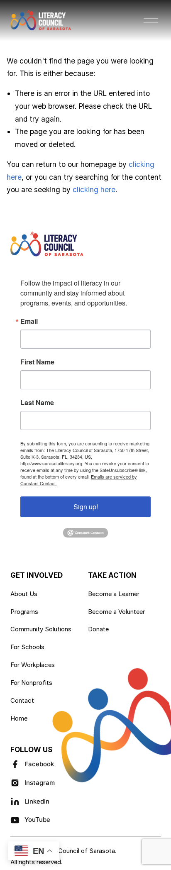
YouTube (37, 820)
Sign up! (85, 506)
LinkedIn (36, 801)
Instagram (39, 783)
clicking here (94, 189)
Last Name (37, 402)
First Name (37, 362)
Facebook (39, 764)
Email (29, 321)
